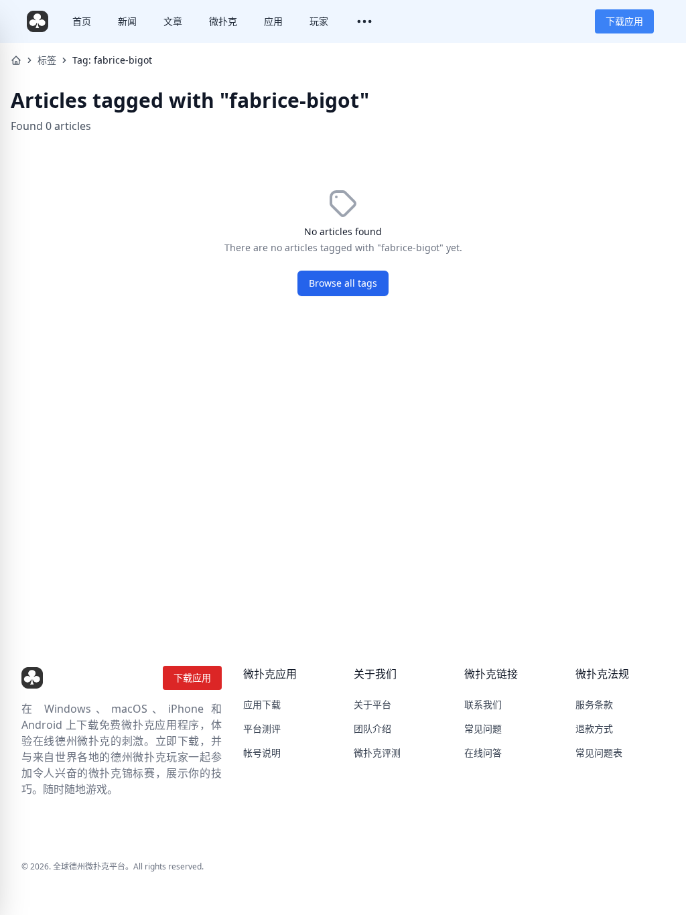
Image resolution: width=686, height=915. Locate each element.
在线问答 (483, 752)
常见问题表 (598, 752)
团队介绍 (372, 728)
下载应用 (624, 21)
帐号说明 (262, 752)
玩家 (319, 21)
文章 (172, 21)
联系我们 (483, 704)
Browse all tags (343, 283)
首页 (81, 21)
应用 (273, 21)
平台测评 (262, 728)
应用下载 (262, 704)
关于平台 (372, 704)
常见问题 (483, 728)
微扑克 (223, 21)
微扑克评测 (377, 752)
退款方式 (594, 728)
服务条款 (594, 704)
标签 (47, 60)
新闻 (127, 21)
